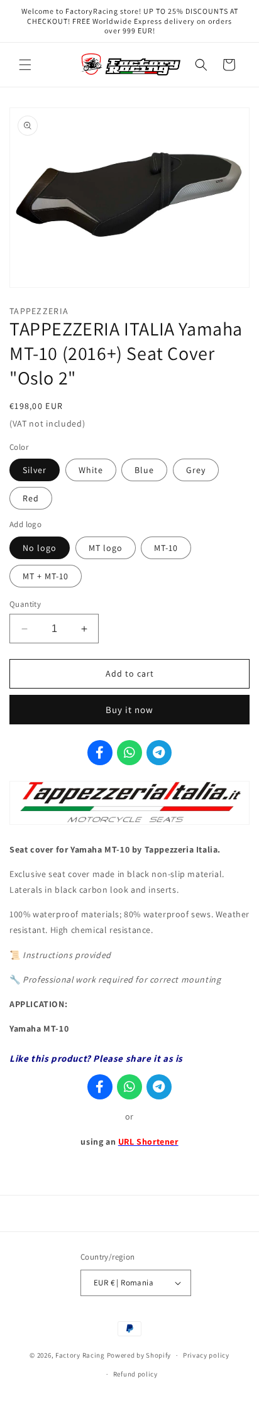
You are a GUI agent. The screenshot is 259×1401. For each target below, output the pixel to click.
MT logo (106, 547)
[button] (25, 65)
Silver (35, 470)
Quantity (25, 604)
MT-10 (166, 547)
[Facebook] (100, 752)
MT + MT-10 (46, 576)
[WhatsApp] (129, 752)
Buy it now (129, 710)
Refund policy (135, 1374)
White (91, 470)
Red (31, 498)
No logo (40, 547)
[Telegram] (159, 752)
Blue (144, 470)
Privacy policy (206, 1355)
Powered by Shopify (139, 1355)
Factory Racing (80, 1355)
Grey (196, 470)
